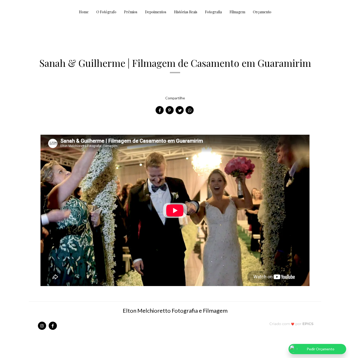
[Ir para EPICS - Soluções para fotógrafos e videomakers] (291, 323)
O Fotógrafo (106, 11)
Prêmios (130, 11)
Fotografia (213, 11)
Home (84, 11)
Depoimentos (155, 11)
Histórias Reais (185, 11)
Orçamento (262, 11)
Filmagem (237, 11)
